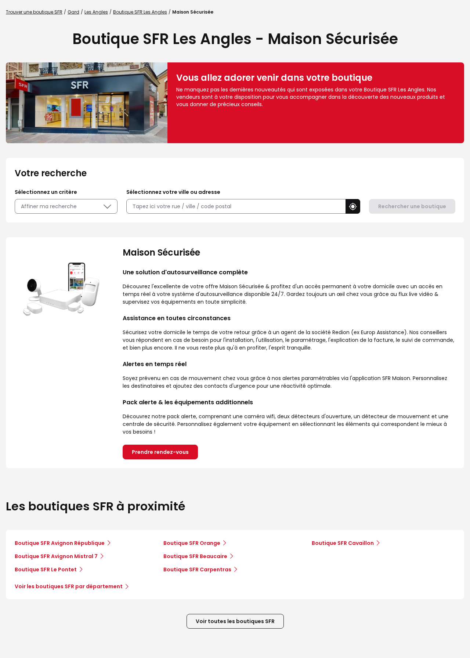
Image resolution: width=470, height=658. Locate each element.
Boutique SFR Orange (191, 543)
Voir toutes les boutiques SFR (235, 621)
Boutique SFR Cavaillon (343, 543)
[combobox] (236, 206)
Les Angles (96, 12)
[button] (353, 206)
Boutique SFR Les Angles (140, 12)
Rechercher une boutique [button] (412, 206)
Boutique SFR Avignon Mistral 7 (56, 556)
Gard (73, 12)
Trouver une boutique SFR (34, 12)
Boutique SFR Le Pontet (46, 569)
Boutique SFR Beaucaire (195, 556)
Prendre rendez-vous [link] (160, 452)
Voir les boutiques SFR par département (69, 586)
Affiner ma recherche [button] (49, 206)
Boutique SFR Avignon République (60, 543)
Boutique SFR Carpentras (197, 569)
